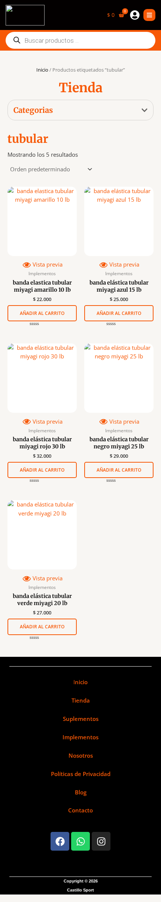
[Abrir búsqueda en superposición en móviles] (80, 40)
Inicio (42, 69)
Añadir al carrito (42, 313)
